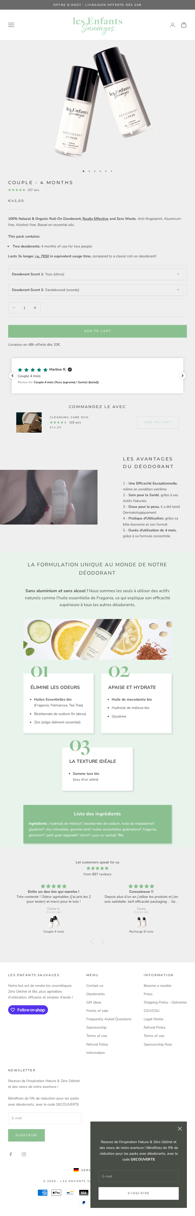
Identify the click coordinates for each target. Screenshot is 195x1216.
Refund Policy (97, 1044)
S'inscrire (139, 1193)
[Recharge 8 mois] (141, 922)
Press (148, 994)
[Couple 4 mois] (53, 922)
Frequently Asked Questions (109, 1019)
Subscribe (26, 1135)
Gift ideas (93, 1002)
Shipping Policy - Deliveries (165, 1002)
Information (95, 1052)
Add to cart (97, 331)
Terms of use (96, 1035)
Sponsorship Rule (158, 1044)
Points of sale (97, 1010)
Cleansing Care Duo (69, 417)
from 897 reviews (97, 874)
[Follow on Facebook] (10, 1154)
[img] (97, 868)
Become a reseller (158, 985)
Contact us (94, 985)
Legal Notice (153, 1019)
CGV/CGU (151, 1010)
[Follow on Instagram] (23, 1154)
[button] (97, 375)
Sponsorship (96, 1027)
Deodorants (95, 994)
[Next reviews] (182, 375)
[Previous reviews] (12, 375)
